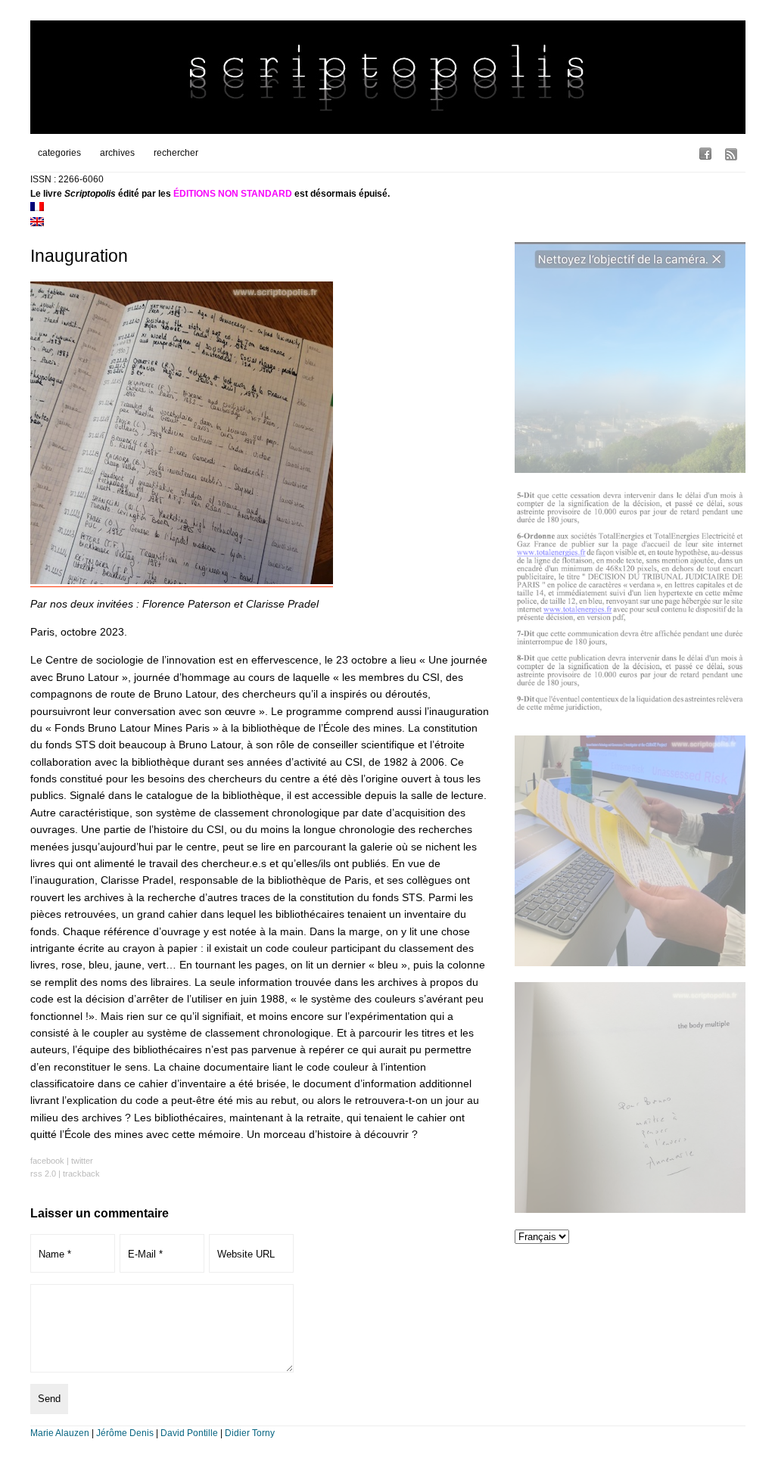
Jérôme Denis (125, 1433)
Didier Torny (250, 1433)
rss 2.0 (43, 1173)
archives (117, 153)
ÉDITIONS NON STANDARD (232, 193)
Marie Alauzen (59, 1433)
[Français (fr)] (37, 208)
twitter (82, 1160)
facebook (47, 1160)
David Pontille (189, 1433)
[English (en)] (37, 223)
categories (59, 153)
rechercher (176, 153)
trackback (81, 1173)
